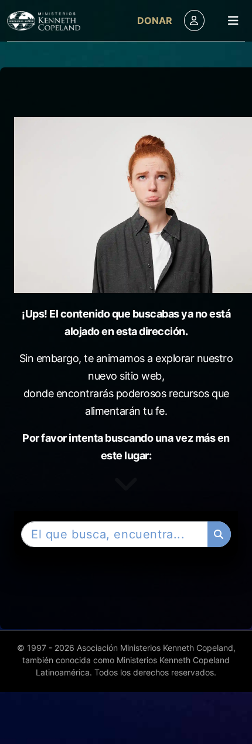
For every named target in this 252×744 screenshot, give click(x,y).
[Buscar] (219, 534)
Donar (154, 20)
